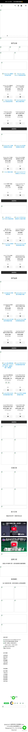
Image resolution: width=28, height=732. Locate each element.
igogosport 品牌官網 (9, 724)
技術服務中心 (17, 726)
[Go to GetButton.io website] (24, 730)
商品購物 (18, 724)
